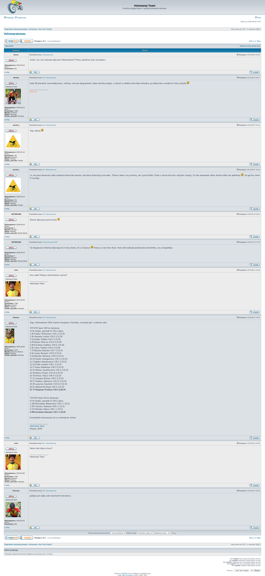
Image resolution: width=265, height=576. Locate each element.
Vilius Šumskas (127, 575)
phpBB (123, 573)
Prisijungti (9, 18)
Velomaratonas (15, 33)
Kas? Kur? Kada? (45, 29)
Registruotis (21, 18)
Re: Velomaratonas (49, 77)
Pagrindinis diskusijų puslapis (16, 29)
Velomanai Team (37, 426)
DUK (259, 18)
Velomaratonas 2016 (50, 242)
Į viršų (7, 72)
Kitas (259, 41)
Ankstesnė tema (246, 46)
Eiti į (251, 41)
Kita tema (256, 46)
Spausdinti (9, 46)
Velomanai (33, 29)
